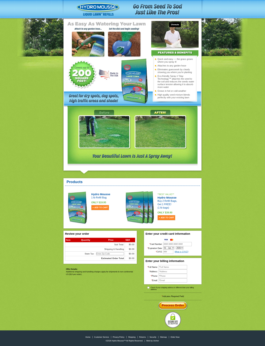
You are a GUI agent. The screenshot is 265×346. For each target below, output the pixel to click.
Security (153, 337)
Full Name (152, 267)
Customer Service (101, 337)
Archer (156, 341)
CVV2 (159, 252)
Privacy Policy (118, 337)
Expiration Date (154, 248)
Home (87, 337)
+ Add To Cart (100, 207)
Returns (142, 337)
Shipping (132, 337)
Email (154, 280)
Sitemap (163, 337)
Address (153, 271)
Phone (154, 276)
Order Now (175, 337)
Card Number (155, 244)
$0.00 (131, 244)
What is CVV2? (181, 252)
